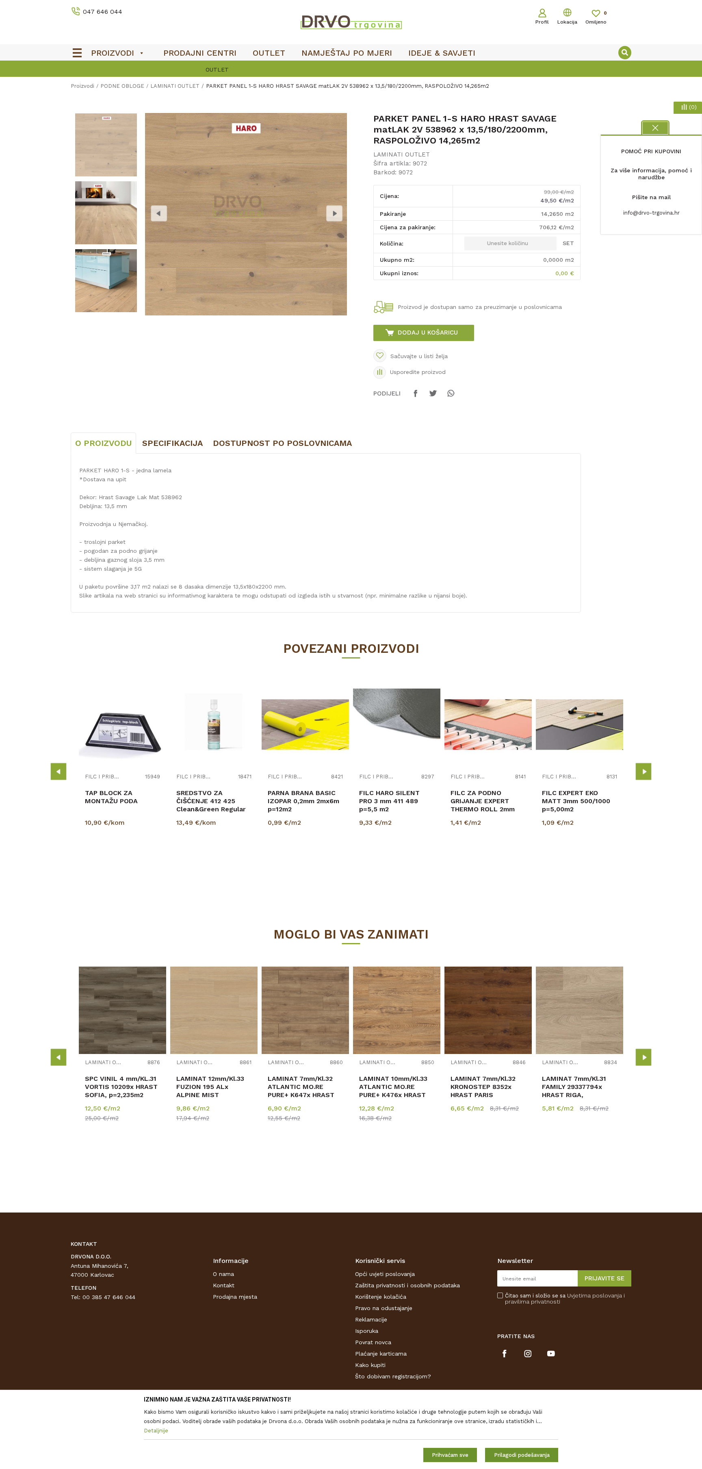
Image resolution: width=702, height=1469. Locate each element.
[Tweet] (433, 397)
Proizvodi (82, 86)
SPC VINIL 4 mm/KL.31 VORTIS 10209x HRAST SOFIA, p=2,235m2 (121, 1087)
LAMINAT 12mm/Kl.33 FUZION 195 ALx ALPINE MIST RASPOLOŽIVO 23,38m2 (213, 1091)
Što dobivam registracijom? (393, 1376)
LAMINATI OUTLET (174, 86)
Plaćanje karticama (381, 1353)
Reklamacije (371, 1319)
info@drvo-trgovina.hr (651, 213)
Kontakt (223, 1285)
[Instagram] (527, 1353)
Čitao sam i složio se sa (565, 1299)
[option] (351, 69)
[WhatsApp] (450, 397)
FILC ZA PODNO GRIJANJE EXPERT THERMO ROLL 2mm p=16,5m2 (483, 805)
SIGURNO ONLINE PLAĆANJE (350, 69)
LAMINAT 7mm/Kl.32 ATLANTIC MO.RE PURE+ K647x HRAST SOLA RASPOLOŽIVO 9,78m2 (301, 1095)
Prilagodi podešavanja (522, 1455)
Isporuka (366, 1331)
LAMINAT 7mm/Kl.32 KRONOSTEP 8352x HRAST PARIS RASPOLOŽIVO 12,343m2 (483, 1095)
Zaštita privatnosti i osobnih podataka (407, 1285)
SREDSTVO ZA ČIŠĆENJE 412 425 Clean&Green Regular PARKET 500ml (211, 805)
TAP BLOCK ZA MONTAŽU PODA (111, 797)
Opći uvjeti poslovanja (385, 1274)
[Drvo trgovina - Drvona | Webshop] (351, 22)
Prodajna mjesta (235, 1296)
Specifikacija (172, 443)
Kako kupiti (370, 1365)
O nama (223, 1274)
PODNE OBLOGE (122, 86)
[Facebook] (415, 397)
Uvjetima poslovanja (594, 1295)
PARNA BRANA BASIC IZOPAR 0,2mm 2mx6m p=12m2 (303, 801)
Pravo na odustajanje (383, 1308)
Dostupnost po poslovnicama (282, 443)
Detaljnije (123, 863)
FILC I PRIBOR (103, 777)
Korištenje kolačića (380, 1296)
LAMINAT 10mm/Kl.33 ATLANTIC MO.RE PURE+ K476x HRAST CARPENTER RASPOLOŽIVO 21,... (393, 1095)
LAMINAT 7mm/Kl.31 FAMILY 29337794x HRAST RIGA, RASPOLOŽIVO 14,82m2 (579, 1091)
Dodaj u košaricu (428, 332)
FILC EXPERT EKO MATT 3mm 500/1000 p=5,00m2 (576, 801)
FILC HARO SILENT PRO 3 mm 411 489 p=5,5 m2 (389, 801)
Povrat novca (373, 1342)
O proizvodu (103, 443)
